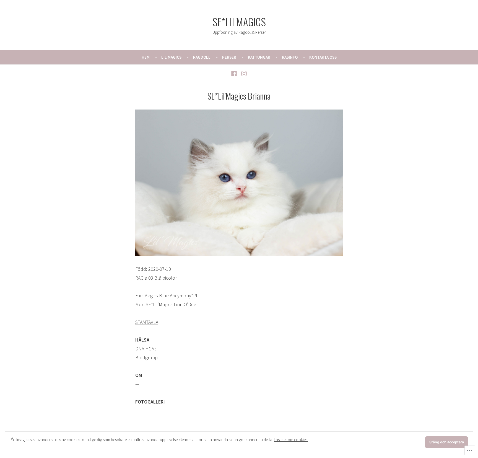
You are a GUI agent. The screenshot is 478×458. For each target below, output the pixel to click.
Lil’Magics (171, 57)
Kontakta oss (323, 57)
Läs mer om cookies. (291, 439)
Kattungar (259, 57)
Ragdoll (202, 57)
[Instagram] (243, 73)
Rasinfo (290, 57)
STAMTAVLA (146, 322)
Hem (146, 57)
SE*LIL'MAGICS (239, 21)
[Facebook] (234, 73)
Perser (229, 57)
